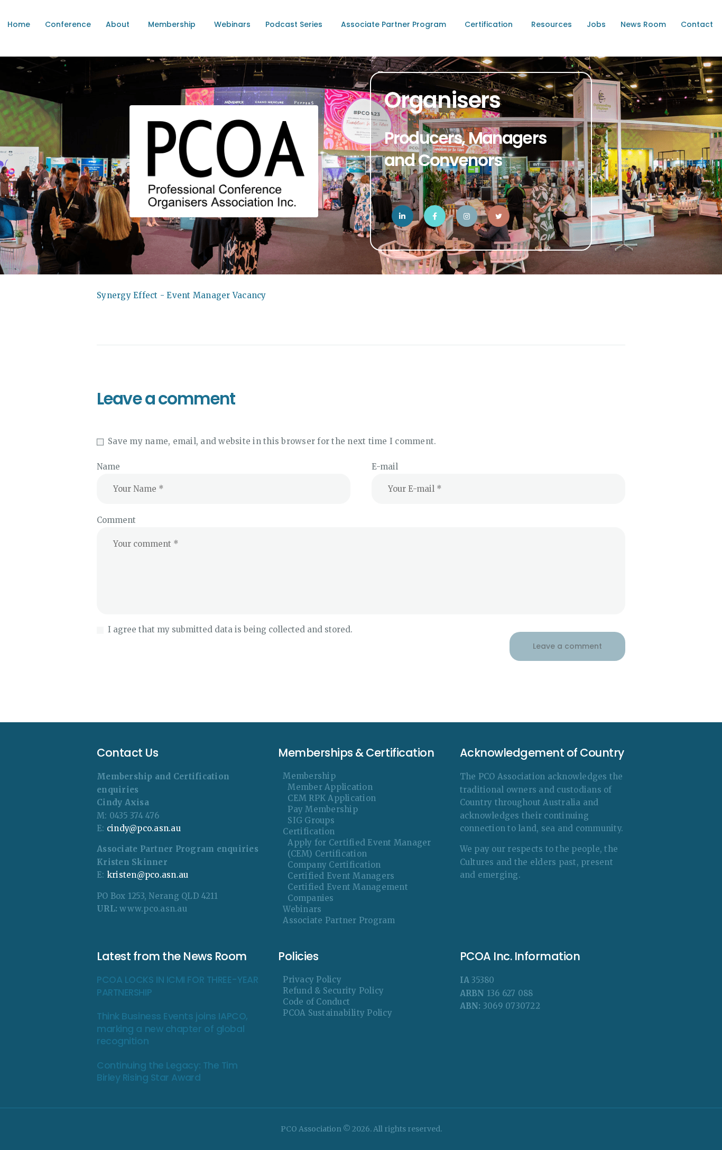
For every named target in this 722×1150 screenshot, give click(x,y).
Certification (309, 831)
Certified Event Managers (341, 876)
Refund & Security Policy (333, 991)
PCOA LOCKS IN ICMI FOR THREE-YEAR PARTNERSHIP (177, 986)
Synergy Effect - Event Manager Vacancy (181, 295)
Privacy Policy (312, 979)
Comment (116, 520)
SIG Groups (311, 820)
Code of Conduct (316, 1002)
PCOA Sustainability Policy (337, 1013)
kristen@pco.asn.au (148, 875)
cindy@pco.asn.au (144, 828)
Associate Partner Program (339, 920)
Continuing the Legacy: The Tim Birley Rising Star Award (167, 1072)
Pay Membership (323, 809)
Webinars (302, 909)
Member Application (330, 787)
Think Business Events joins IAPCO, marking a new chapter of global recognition (172, 1028)
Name (108, 467)
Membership (309, 776)
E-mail (385, 467)
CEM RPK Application (332, 798)
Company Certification (334, 865)
